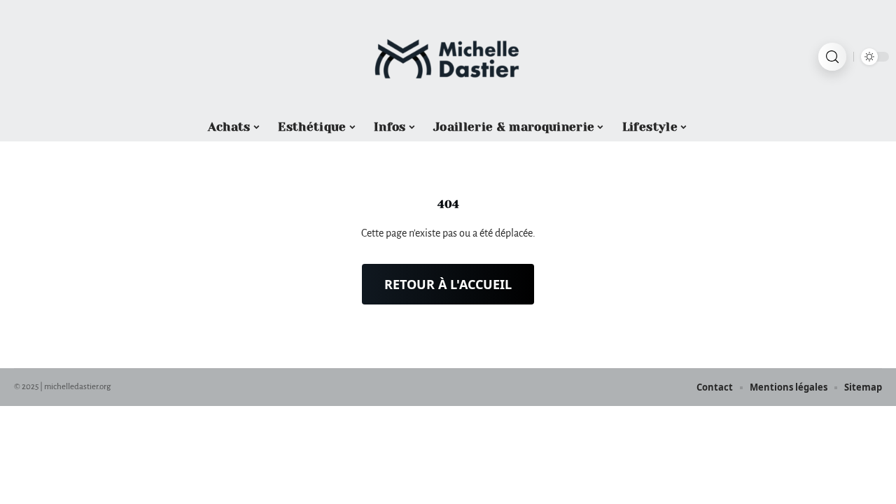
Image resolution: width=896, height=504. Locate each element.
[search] (832, 57)
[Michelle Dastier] (448, 57)
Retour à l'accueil (448, 284)
